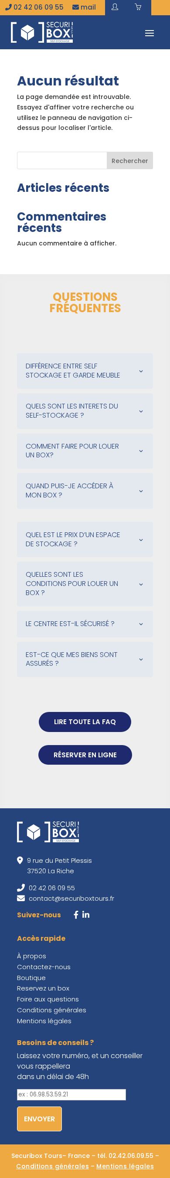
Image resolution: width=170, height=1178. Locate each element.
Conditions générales (51, 1010)
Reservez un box (43, 988)
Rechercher (130, 161)
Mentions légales (44, 1020)
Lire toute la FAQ (85, 721)
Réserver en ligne (85, 754)
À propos (31, 955)
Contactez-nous (44, 966)
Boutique (31, 977)
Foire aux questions (48, 999)
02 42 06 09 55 (38, 7)
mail (87, 7)
